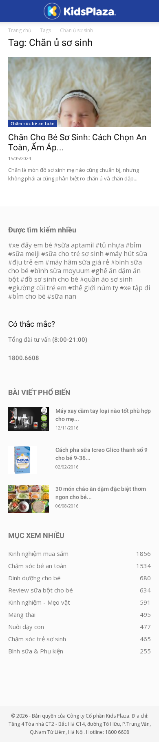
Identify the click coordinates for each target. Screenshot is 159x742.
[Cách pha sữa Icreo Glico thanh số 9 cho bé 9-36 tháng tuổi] (22, 460)
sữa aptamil (76, 245)
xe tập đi (137, 287)
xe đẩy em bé (33, 245)
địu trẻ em (28, 262)
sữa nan (63, 296)
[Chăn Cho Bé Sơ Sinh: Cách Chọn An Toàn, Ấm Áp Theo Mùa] (79, 92)
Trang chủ (19, 30)
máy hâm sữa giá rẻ (79, 262)
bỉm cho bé (29, 296)
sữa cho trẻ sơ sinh (74, 253)
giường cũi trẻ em (39, 287)
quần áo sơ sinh (108, 279)
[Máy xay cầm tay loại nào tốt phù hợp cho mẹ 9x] (28, 419)
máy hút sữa (128, 253)
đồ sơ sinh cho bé (51, 279)
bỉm (135, 245)
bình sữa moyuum (62, 270)
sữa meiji (26, 253)
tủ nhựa (111, 245)
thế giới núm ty (95, 287)
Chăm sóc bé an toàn (33, 123)
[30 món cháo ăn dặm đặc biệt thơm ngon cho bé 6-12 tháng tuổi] (28, 499)
